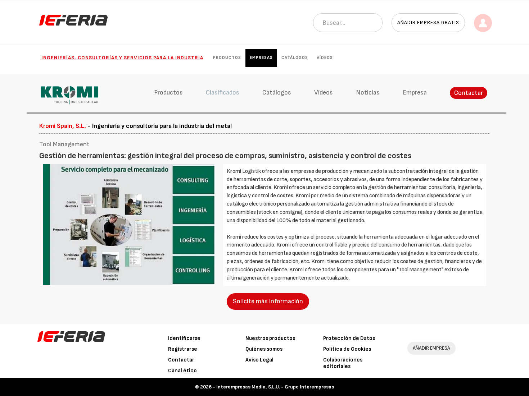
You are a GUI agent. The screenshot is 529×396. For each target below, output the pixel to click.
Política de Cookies (347, 349)
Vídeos (325, 57)
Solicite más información (268, 301)
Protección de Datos (349, 338)
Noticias (368, 92)
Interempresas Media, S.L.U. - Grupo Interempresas (275, 387)
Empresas (261, 57)
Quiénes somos (263, 349)
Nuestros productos (270, 338)
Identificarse (184, 338)
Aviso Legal (259, 359)
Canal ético (182, 370)
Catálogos (294, 57)
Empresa (415, 92)
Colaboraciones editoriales (342, 363)
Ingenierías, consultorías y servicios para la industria (122, 58)
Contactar (468, 93)
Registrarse (182, 349)
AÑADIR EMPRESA (431, 348)
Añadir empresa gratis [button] (428, 22)
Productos (227, 57)
